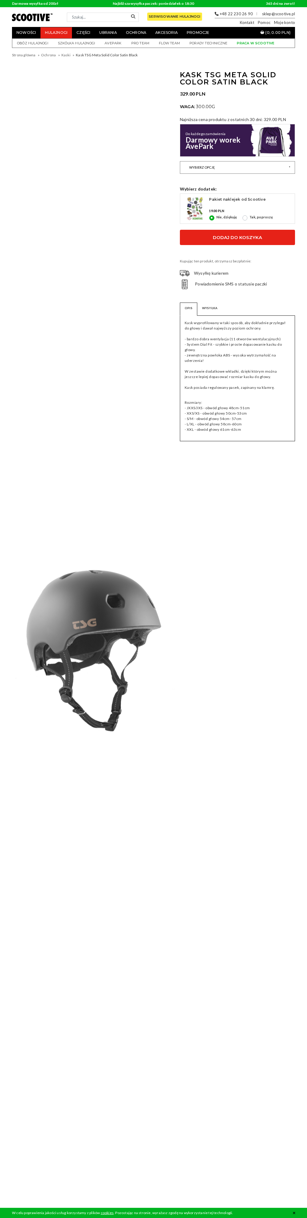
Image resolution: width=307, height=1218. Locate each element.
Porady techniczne (208, 43)
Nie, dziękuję (226, 217)
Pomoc (264, 22)
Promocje (198, 32)
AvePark (113, 43)
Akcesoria (166, 32)
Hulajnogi (56, 32)
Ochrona (136, 32)
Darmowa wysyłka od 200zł (35, 3)
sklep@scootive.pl (278, 13)
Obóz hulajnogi (32, 43)
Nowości (26, 32)
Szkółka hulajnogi (76, 43)
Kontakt (247, 22)
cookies (107, 1213)
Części (83, 32)
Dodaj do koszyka (237, 237)
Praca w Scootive (255, 43)
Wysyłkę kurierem (211, 273)
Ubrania (108, 32)
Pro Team (140, 43)
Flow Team (169, 43)
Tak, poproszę (261, 217)
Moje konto (284, 22)
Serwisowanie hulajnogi (174, 16)
